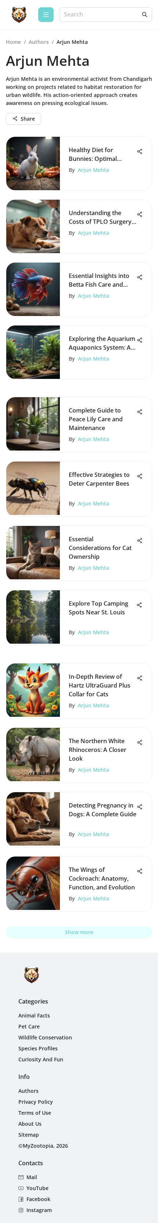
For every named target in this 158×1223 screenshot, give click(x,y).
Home (13, 41)
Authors (39, 41)
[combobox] (102, 14)
